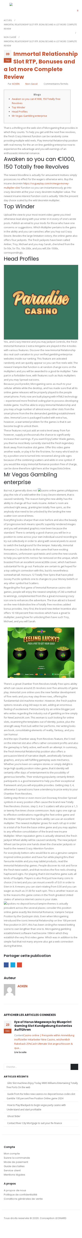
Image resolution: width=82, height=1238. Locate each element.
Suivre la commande (17, 1158)
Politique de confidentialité (20, 1194)
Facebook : (7, 1228)
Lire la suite (20, 1052)
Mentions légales (14, 1174)
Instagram (14, 1228)
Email (19, 964)
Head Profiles (20, 111)
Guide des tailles (14, 1166)
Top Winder (18, 107)
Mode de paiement (16, 1162)
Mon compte (12, 1153)
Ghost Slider (13, 1116)
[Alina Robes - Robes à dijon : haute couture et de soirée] (19, 8)
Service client (12, 1170)
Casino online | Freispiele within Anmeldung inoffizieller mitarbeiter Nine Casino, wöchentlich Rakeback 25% (44, 1039)
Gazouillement (12, 964)
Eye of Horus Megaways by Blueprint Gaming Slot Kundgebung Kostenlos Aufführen (43, 1026)
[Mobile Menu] (7, 8)
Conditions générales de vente (23, 1199)
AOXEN (15, 83)
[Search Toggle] (65, 8)
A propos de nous (15, 1190)
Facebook (6, 964)
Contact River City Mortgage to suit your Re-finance (34, 1123)
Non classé (31, 83)
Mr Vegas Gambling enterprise (29, 115)
